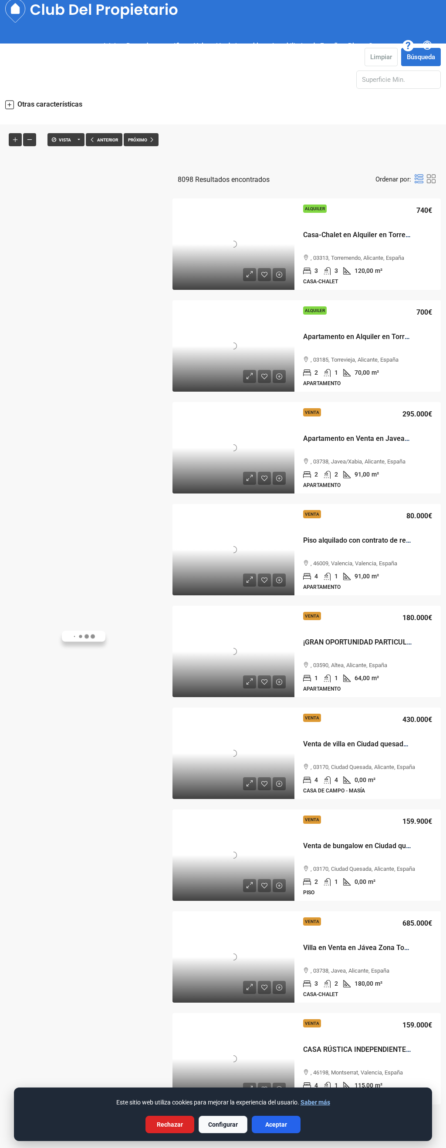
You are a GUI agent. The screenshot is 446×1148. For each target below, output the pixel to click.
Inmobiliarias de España (306, 46)
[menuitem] (427, 46)
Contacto (381, 46)
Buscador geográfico (156, 46)
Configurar (223, 1124)
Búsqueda (421, 57)
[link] (233, 244)
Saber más (315, 1102)
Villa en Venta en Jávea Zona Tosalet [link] (361, 947)
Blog (355, 46)
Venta (312, 412)
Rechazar (170, 1124)
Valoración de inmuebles (229, 46)
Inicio (111, 46)
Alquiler (315, 208)
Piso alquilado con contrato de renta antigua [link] (372, 540)
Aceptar (276, 1124)
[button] (223, 104)
